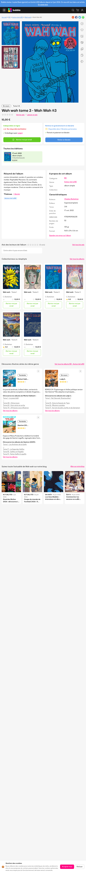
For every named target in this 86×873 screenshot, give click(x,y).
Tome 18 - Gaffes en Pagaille (13, 452)
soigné (20, 133)
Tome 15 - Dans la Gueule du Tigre (57, 403)
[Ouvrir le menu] (4, 10)
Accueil (4, 17)
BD (9, 17)
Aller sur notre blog (77, 466)
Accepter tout (67, 867)
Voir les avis (20, 115)
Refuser (80, 867)
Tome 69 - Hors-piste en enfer (14, 405)
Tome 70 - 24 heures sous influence (16, 408)
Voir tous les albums (77, 259)
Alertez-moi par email (24, 140)
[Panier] (78, 10)
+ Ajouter (16, 194)
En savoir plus (43, 5)
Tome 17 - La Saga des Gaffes (13, 449)
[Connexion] (82, 10)
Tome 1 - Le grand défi (11, 398)
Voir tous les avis (78, 245)
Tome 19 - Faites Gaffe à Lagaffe (14, 454)
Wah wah (28, 17)
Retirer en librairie (64, 140)
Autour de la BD (17, 17)
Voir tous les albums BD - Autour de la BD (69, 364)
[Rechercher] (73, 10)
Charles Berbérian (71, 199)
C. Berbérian (7, 297)
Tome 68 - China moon (11, 403)
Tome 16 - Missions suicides (55, 405)
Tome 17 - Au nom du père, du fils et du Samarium (62, 408)
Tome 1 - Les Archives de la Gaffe (15, 444)
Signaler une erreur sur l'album (60, 235)
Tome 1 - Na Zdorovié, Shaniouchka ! (58, 398)
